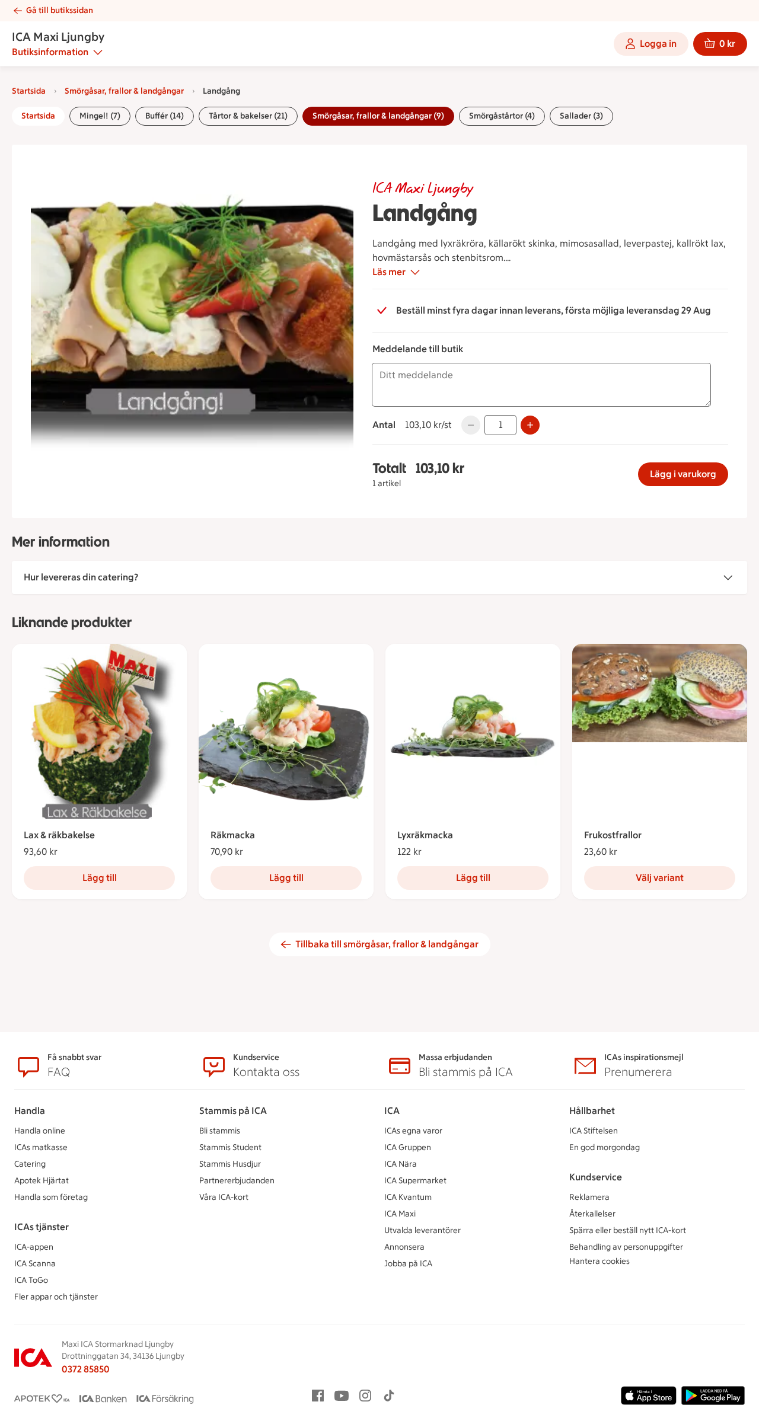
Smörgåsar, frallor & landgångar (124, 91)
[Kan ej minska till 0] (470, 425)
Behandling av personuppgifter (626, 1247)
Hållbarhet (592, 1110)
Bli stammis (219, 1131)
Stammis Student (230, 1147)
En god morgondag (604, 1147)
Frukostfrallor (613, 835)
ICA (392, 1110)
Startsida (29, 91)
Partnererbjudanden (237, 1181)
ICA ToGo (31, 1280)
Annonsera (404, 1247)
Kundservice (595, 1177)
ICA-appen (33, 1247)
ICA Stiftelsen (593, 1131)
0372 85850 (86, 1369)
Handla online (39, 1131)
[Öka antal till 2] (530, 425)
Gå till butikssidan (59, 10)
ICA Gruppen (407, 1147)
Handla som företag (51, 1197)
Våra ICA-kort (223, 1197)
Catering (30, 1164)
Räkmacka (233, 835)
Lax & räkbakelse (59, 835)
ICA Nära (400, 1164)
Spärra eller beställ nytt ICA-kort (627, 1230)
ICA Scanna (35, 1264)
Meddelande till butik (417, 349)
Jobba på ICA (408, 1264)
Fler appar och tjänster (56, 1297)
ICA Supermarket (415, 1181)
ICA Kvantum (408, 1197)
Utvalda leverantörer (422, 1230)
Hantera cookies (599, 1261)
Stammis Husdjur (230, 1164)
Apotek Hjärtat (41, 1181)
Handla (29, 1110)
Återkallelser (592, 1214)
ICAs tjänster (41, 1227)
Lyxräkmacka (425, 835)
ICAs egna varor (413, 1131)
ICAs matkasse (41, 1147)
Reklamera (589, 1197)
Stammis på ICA (233, 1110)
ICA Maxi (400, 1214)
